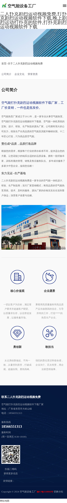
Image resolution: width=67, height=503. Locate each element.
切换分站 (58, 491)
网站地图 (4, 501)
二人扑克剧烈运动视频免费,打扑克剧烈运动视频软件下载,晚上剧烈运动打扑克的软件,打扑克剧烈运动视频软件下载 (33, 20)
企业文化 (19, 74)
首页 (3, 63)
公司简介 (6, 74)
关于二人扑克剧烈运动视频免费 (25, 63)
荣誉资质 (33, 74)
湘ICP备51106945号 (45, 492)
